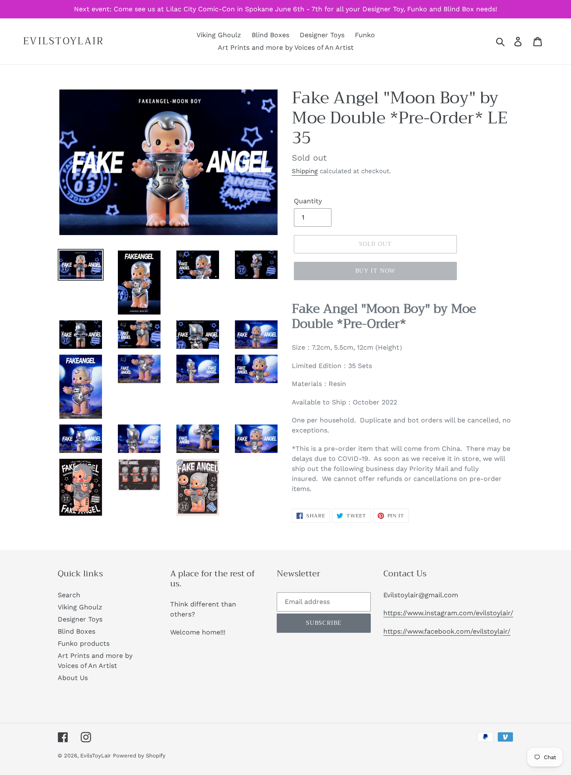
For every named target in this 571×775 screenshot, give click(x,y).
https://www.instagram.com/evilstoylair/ (448, 613)
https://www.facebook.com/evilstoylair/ (446, 631)
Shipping (305, 171)
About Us (73, 678)
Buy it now (375, 271)
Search (69, 595)
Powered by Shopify (139, 755)
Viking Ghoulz (80, 607)
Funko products (84, 643)
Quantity (308, 201)
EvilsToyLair (63, 41)
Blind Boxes (76, 631)
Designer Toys (80, 619)
